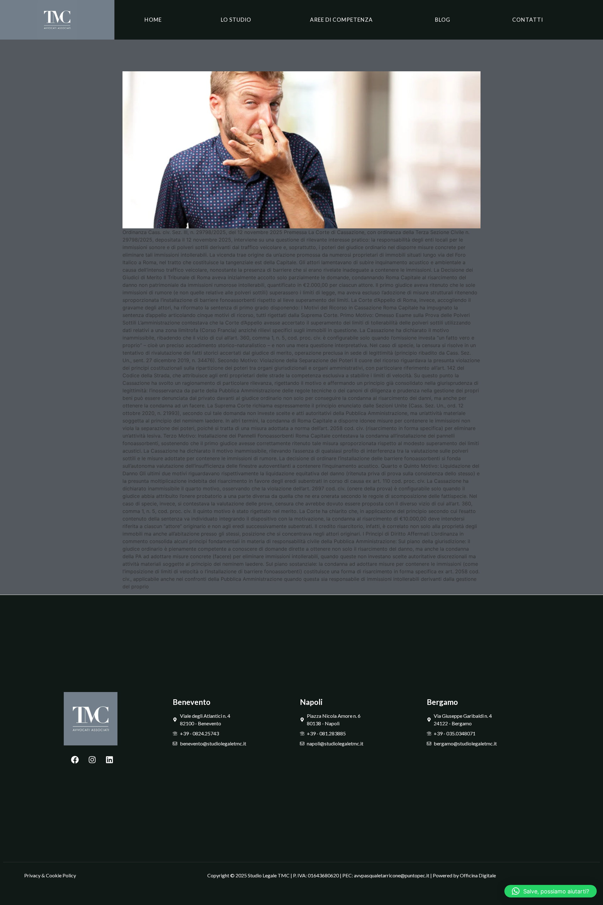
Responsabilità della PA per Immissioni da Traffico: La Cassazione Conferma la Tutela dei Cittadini (278, 54)
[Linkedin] (109, 759)
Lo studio (236, 20)
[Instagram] (92, 759)
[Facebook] (75, 759)
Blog (442, 20)
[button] (550, 891)
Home (153, 20)
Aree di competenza (341, 20)
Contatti (527, 20)
